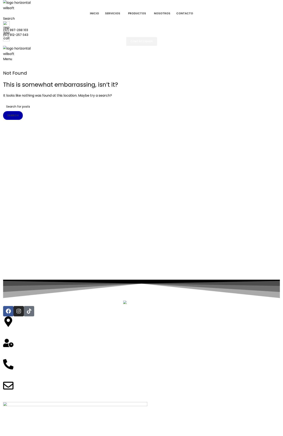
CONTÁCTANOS (141, 41)
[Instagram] (18, 311)
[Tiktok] (29, 311)
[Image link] (141, 303)
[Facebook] (8, 311)
